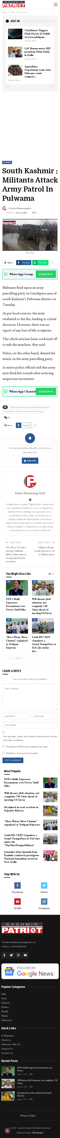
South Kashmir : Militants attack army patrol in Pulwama (23, 411)
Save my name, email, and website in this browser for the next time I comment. (30, 738)
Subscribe (31, 460)
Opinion (5, 1002)
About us (6, 1040)
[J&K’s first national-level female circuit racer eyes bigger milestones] (15, 34)
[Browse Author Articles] (30, 481)
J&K (8, 581)
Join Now (47, 274)
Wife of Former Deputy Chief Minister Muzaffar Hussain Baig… (38, 52)
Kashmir (7, 162)
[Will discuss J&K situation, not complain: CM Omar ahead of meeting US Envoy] (43, 588)
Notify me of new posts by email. (22, 753)
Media (4, 1015)
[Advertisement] (30, 123)
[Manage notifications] (7, 1130)
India (4, 998)
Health (4, 1011)
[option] (30, 53)
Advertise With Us (10, 1044)
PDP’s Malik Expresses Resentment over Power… (34, 1069)
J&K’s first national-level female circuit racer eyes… (35, 33)
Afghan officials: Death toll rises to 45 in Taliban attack (44, 551)
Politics (5, 1007)
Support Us (7, 1048)
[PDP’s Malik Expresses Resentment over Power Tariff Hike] (17, 588)
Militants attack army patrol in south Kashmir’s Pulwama (29, 407)
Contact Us (7, 1053)
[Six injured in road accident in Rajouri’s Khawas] (50, 811)
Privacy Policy (28, 1115)
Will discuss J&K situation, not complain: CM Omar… (37, 1082)
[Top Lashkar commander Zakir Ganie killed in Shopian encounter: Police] (15, 70)
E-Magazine (7, 1035)
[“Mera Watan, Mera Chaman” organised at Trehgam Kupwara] (17, 626)
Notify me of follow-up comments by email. (27, 746)
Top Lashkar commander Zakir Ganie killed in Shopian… (38, 70)
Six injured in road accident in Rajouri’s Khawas (34, 1094)
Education (6, 1020)
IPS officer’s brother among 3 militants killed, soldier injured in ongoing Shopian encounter (16, 554)
